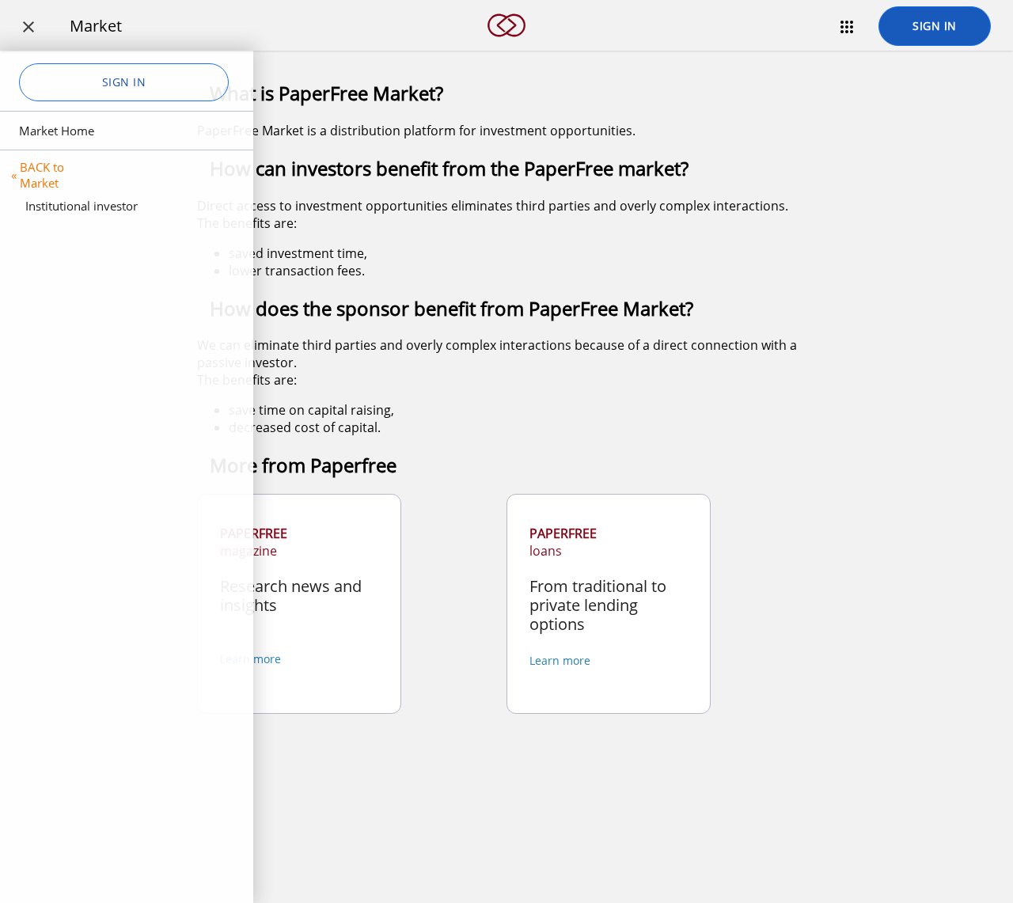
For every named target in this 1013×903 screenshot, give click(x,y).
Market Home (56, 130)
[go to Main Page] (506, 46)
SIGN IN (934, 25)
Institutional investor (81, 206)
